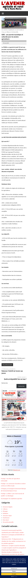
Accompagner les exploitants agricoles (11, 498)
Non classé (6, 520)
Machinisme (6, 517)
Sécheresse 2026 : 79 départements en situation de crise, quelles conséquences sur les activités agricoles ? (14, 541)
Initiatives (5, 513)
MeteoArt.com (16, 470)
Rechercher (5, 383)
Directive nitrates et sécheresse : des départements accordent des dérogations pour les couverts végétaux (13, 554)
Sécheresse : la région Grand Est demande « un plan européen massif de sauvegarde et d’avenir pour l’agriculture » (14, 548)
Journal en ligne (7, 515)
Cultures (5, 509)
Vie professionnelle (7, 364)
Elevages (5, 511)
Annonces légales (7, 507)
